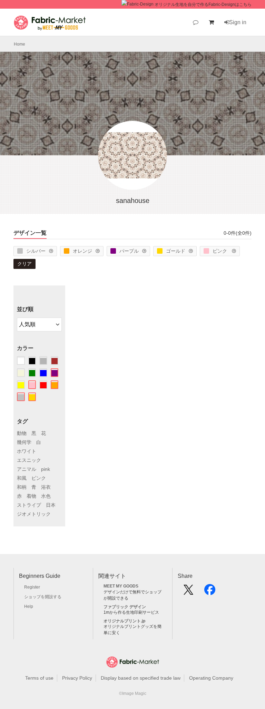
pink (45, 469)
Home (19, 44)
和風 (22, 478)
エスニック (29, 460)
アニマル (26, 469)
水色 (46, 496)
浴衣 (46, 487)
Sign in (237, 22)
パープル (129, 251)
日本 (51, 505)
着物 (31, 496)
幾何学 (24, 442)
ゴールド (175, 251)
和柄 (22, 487)
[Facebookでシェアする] (209, 592)
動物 (22, 433)
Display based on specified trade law (140, 678)
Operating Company (211, 678)
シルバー (36, 251)
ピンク (220, 251)
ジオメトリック (34, 514)
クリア (24, 263)
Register (32, 587)
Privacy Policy (77, 678)
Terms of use (39, 678)
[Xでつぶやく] (188, 592)
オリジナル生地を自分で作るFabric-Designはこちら (203, 4)
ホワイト (26, 451)
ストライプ (29, 505)
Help (28, 606)
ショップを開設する (42, 596)
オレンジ (82, 251)
